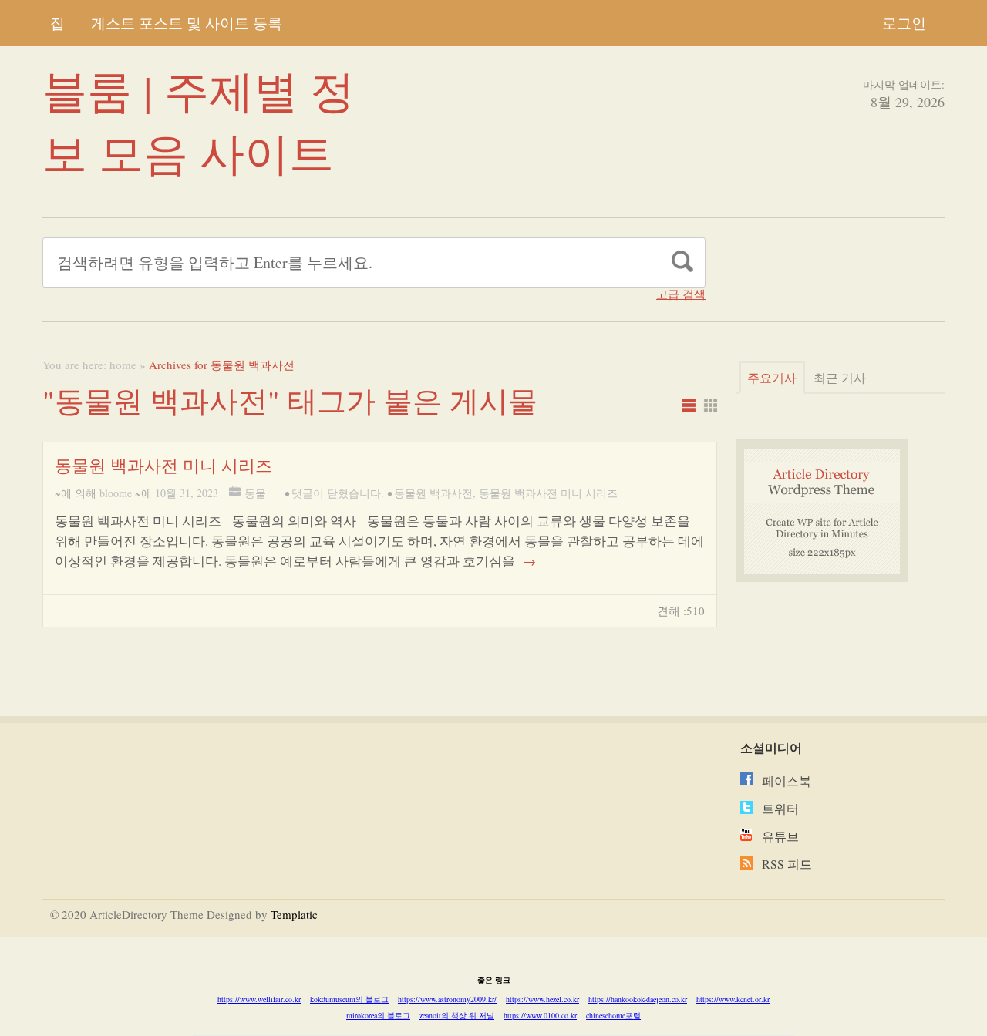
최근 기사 (840, 377)
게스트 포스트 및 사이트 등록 (186, 22)
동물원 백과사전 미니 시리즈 (163, 465)
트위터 (780, 808)
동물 (255, 493)
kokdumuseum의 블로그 (349, 999)
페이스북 (786, 780)
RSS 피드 (787, 864)
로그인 (904, 22)
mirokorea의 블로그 (378, 1015)
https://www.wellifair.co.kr (259, 999)
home (122, 364)
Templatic (294, 914)
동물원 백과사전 (433, 493)
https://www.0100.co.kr (540, 1015)
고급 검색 (681, 294)
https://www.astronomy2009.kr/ (447, 999)
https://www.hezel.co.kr (542, 999)
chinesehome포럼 (613, 1015)
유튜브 (780, 836)
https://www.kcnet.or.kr (733, 999)
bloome (115, 493)
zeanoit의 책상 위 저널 (456, 1015)
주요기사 (772, 377)
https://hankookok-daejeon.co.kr (637, 999)
